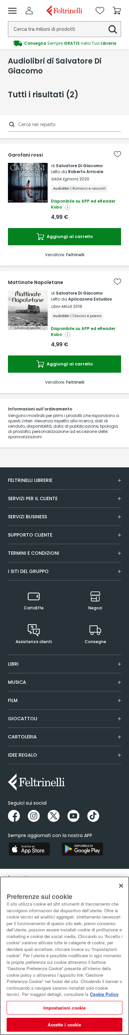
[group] (64, 43)
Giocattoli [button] (22, 718)
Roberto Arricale (85, 171)
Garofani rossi (25, 155)
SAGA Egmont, (64, 179)
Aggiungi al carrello (69, 236)
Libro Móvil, (61, 306)
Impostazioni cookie (64, 1008)
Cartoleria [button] (22, 736)
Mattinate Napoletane (35, 282)
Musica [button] (17, 682)
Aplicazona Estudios (90, 299)
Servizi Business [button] (27, 516)
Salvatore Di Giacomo (79, 165)
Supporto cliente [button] (30, 535)
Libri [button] (13, 664)
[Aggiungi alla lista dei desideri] (117, 154)
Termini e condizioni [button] (33, 553)
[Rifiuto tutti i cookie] (121, 885)
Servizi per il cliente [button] (33, 498)
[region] (64, 955)
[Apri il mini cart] (117, 11)
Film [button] (13, 700)
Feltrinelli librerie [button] (30, 480)
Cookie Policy (104, 994)
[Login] (29, 10)
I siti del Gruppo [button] (28, 571)
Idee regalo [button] (22, 755)
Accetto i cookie (64, 1024)
